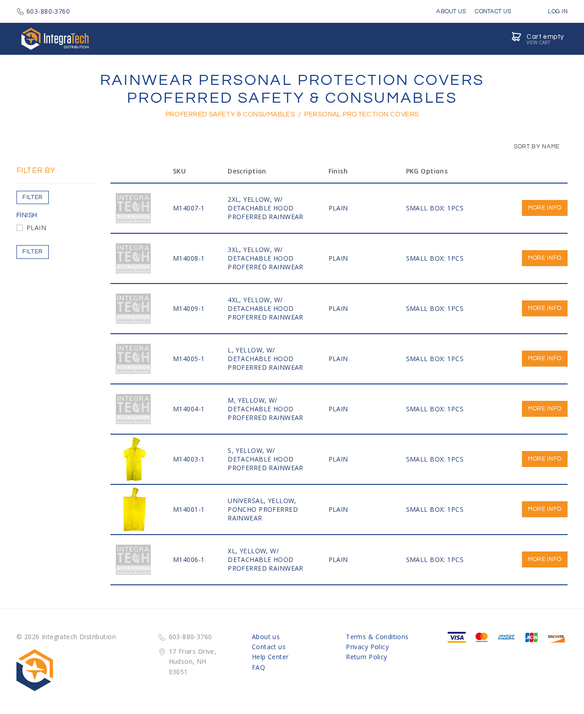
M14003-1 (188, 459)
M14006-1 (188, 559)
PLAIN (36, 227)
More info (545, 208)
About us (266, 636)
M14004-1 (188, 408)
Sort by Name (536, 146)
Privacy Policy (367, 646)
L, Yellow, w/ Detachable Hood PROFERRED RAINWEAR (265, 359)
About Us (451, 11)
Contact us (269, 646)
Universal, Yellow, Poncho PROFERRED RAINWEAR (263, 509)
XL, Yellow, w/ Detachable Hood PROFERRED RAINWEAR (265, 559)
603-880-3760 (48, 11)
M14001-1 (188, 509)
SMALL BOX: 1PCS (435, 208)
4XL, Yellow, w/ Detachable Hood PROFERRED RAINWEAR (265, 308)
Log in (557, 11)
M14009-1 (188, 308)
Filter (32, 197)
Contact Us (493, 11)
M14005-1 (188, 358)
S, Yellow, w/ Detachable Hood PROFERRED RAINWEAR (265, 459)
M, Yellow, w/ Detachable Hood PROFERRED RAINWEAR (265, 409)
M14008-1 (188, 258)
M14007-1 (188, 208)
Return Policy (366, 656)
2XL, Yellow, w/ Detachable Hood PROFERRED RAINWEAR (265, 208)
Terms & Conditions (377, 636)
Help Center (270, 656)
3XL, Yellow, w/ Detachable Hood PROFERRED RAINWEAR (265, 258)
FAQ (258, 667)
